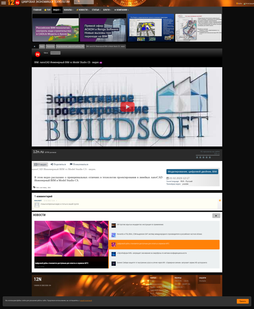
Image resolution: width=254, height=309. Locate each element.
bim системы (41, 188)
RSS (220, 200)
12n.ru (46, 53)
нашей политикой (86, 300)
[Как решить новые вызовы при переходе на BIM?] (103, 28)
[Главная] (35, 46)
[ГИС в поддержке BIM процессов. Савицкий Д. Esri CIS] (151, 28)
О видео (42, 164)
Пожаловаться (80, 164)
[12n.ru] (37, 54)
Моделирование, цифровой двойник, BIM (192, 171)
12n (37, 279)
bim (49, 188)
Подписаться (55, 53)
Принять (242, 301)
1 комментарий (43, 196)
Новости (39, 215)
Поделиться (59, 164)
